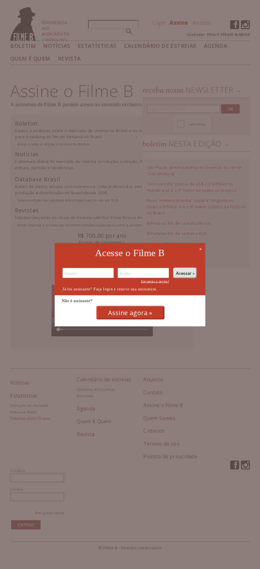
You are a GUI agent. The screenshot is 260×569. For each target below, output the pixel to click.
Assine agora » (130, 312)
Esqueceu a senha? (155, 281)
